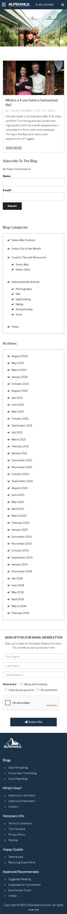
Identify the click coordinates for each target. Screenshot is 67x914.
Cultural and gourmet (21, 690)
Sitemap (13, 840)
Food (19, 314)
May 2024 (18, 363)
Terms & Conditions (20, 823)
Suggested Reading (19, 879)
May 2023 (18, 411)
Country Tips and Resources (29, 257)
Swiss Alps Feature (23, 240)
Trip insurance (16, 829)
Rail (18, 294)
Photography (24, 289)
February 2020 (21, 522)
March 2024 (19, 369)
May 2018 (18, 592)
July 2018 (17, 578)
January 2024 (20, 377)
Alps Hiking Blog (18, 767)
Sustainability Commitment (24, 884)
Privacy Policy (16, 834)
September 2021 (22, 425)
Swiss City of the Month (26, 248)
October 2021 (20, 418)
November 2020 (22, 467)
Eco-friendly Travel (19, 890)
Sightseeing (23, 299)
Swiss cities (23, 269)
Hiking (19, 304)
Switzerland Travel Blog (22, 773)
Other (15, 326)
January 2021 (19, 453)
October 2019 (20, 550)
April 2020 (18, 508)
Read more (14, 147)
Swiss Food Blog (18, 778)
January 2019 (20, 564)
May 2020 (18, 501)
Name (7, 176)
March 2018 (19, 606)
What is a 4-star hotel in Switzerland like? (31, 102)
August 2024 (20, 356)
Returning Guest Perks (21, 862)
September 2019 (22, 557)
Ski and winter (49, 690)
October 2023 (20, 383)
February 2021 (20, 446)
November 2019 (22, 543)
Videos (12, 895)
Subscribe (35, 722)
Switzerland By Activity (25, 281)
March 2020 (19, 515)
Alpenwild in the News (21, 795)
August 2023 (20, 390)
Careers (13, 806)
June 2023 (18, 404)
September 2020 (22, 481)
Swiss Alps (22, 264)
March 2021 (19, 439)
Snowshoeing (24, 309)
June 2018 (18, 585)
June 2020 (18, 494)
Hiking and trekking (35, 684)
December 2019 (22, 536)
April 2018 (18, 599)
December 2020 (22, 460)
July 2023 (17, 397)
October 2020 (20, 474)
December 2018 (22, 571)
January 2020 (20, 529)
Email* (7, 190)
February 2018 (20, 613)
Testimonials (15, 856)
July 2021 (17, 432)
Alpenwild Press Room (21, 801)
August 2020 (20, 488)
